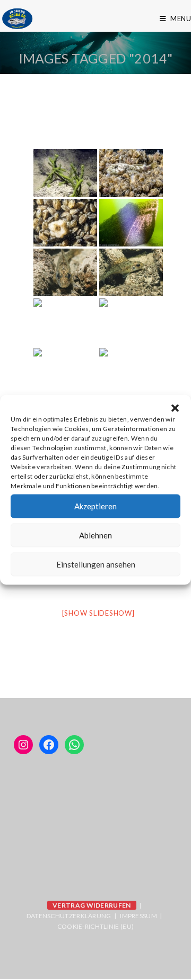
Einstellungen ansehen (95, 564)
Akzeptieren (95, 506)
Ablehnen (95, 535)
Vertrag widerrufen (92, 905)
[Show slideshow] (98, 613)
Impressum (138, 916)
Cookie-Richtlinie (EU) (95, 926)
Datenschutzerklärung (69, 916)
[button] (175, 407)
